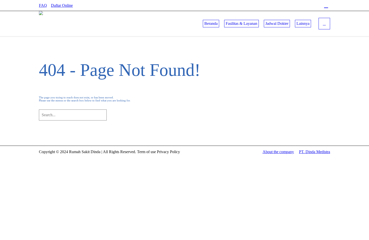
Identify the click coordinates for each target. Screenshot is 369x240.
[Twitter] (309, 6)
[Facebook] (293, 6)
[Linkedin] (326, 6)
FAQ (43, 5)
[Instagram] (301, 6)
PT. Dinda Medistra (314, 152)
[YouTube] (318, 6)
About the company (278, 152)
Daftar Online (62, 5)
